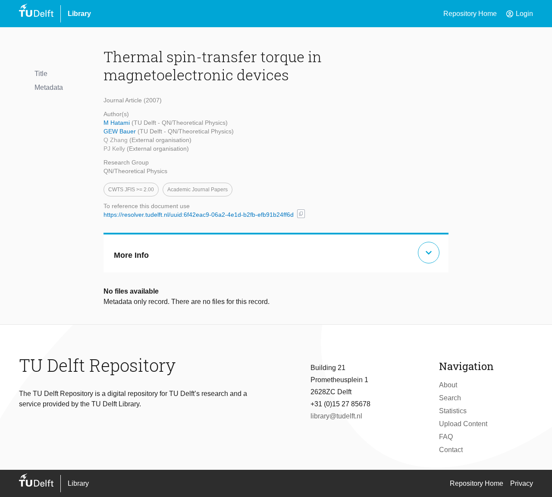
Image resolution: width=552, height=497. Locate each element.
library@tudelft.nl (336, 416)
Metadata (48, 87)
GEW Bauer (121, 131)
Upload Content (463, 423)
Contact (451, 449)
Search (450, 398)
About (448, 385)
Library (79, 13)
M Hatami (118, 122)
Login (519, 14)
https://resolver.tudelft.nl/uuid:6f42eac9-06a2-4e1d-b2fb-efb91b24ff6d (199, 214)
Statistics (453, 411)
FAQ (446, 436)
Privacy (521, 483)
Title (40, 73)
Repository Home (470, 13)
